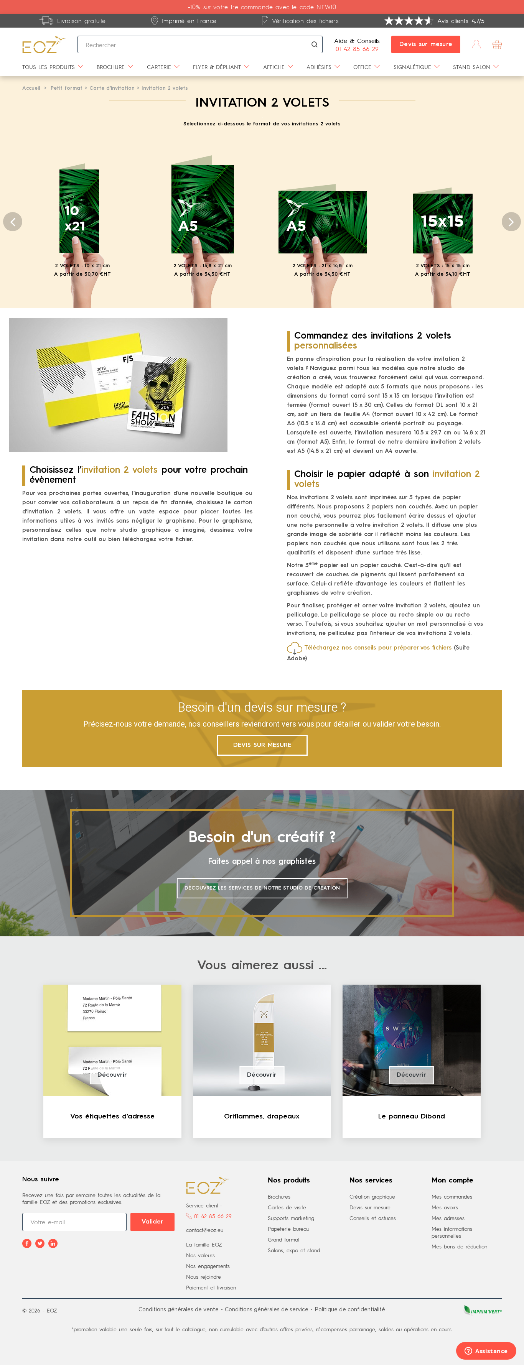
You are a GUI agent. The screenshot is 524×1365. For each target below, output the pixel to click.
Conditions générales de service (266, 1309)
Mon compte (452, 1180)
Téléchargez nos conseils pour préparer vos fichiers (377, 648)
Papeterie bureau (288, 1228)
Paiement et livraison (211, 1287)
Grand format (284, 1239)
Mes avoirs (445, 1207)
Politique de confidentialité (350, 1309)
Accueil (31, 88)
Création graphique (372, 1196)
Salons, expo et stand (294, 1250)
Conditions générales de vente (178, 1309)
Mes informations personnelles (452, 1232)
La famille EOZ (204, 1244)
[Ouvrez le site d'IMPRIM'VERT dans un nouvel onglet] (482, 1309)
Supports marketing (291, 1217)
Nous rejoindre (203, 1276)
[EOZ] (44, 44)
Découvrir (112, 1075)
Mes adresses (448, 1217)
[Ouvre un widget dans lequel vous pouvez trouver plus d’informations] (486, 1351)
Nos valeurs (200, 1255)
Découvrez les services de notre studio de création (262, 888)
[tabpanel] (112, 1061)
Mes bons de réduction (459, 1246)
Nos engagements (208, 1265)
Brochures (279, 1196)
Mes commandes (452, 1196)
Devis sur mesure (425, 44)
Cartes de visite (287, 1207)
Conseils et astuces (372, 1217)
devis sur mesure (262, 745)
